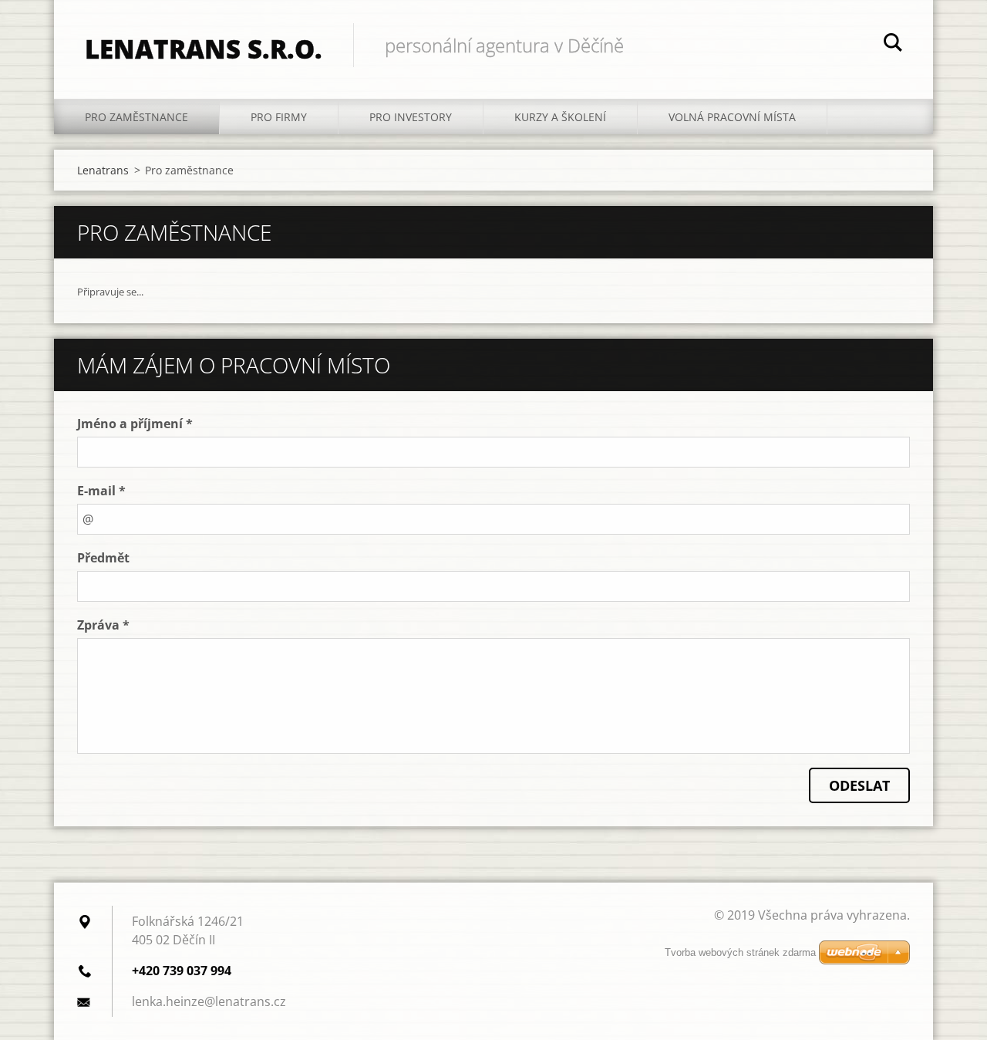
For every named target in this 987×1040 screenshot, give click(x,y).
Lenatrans (103, 170)
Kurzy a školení (560, 117)
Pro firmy (279, 117)
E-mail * (101, 490)
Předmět (103, 557)
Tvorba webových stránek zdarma (740, 952)
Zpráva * (103, 624)
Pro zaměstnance (136, 117)
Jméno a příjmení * (135, 423)
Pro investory (410, 117)
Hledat (893, 45)
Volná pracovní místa (732, 117)
